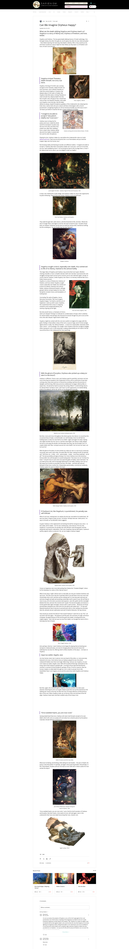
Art (54, 12)
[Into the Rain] (86, 878)
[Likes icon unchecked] (44, 935)
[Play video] (64, 680)
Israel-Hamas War (42, 12)
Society (58, 12)
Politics (64, 12)
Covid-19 (76, 12)
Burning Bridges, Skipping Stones (42, 887)
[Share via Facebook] (40, 858)
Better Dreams (60, 886)
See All (94, 870)
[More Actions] (88, 915)
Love (50, 12)
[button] (73, 3)
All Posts (34, 12)
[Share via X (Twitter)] (43, 858)
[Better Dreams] (64, 878)
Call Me (82, 12)
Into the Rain (81, 886)
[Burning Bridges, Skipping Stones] (42, 878)
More (87, 12)
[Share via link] (50, 858)
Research (70, 12)
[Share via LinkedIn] (47, 858)
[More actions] (88, 21)
